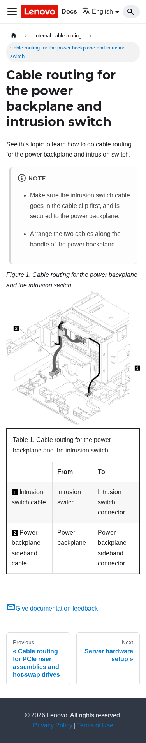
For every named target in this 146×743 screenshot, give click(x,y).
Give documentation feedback (57, 608)
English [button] (102, 11)
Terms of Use (95, 725)
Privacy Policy (52, 725)
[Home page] (13, 36)
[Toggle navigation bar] (12, 12)
